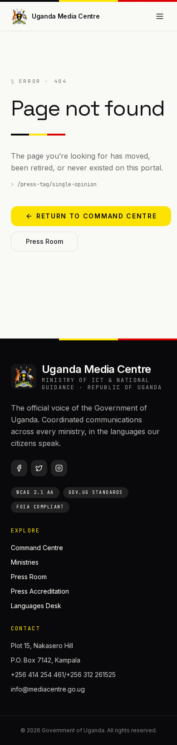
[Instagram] (59, 468)
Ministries (25, 562)
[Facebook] (19, 468)
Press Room (44, 241)
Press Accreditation (40, 591)
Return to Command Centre (96, 216)
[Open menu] (160, 16)
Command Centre (37, 547)
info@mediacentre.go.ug (48, 689)
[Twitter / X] (39, 468)
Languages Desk (36, 606)
